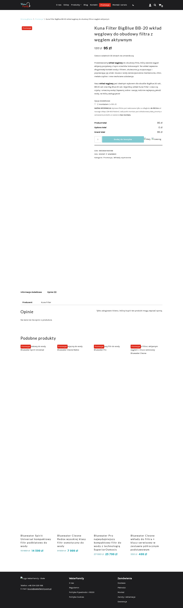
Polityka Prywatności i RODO (81, 592)
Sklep (66, 5)
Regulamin (74, 587)
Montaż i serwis (119, 5)
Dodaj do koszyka (123, 139)
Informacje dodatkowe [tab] (31, 292)
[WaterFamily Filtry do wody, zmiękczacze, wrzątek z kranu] (25, 5)
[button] (80, 4)
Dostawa (121, 583)
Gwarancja (122, 601)
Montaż (121, 592)
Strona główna (26, 19)
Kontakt (93, 5)
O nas (58, 5)
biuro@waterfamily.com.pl (40, 589)
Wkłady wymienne (122, 158)
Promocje (104, 5)
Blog (86, 5)
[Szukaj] (155, 5)
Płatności (122, 587)
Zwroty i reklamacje (126, 597)
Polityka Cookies (76, 597)
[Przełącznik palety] (133, 5)
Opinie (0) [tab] (52, 292)
